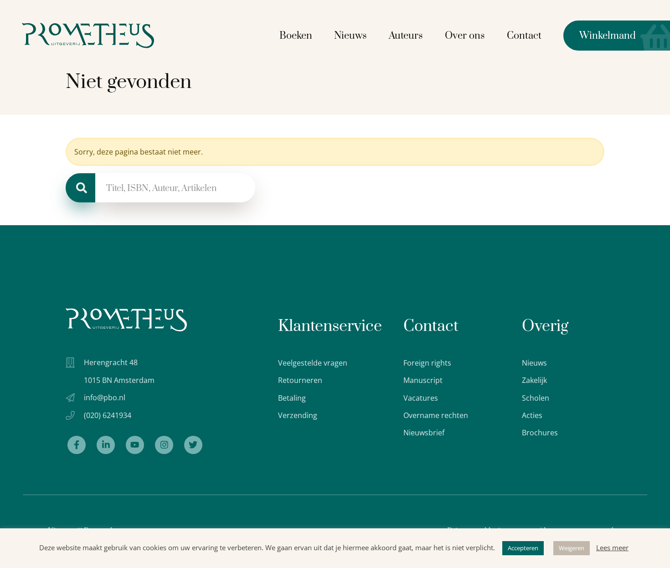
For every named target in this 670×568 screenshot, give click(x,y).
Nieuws (350, 36)
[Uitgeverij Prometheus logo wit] (126, 319)
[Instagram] (164, 445)
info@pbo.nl (104, 397)
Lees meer (612, 547)
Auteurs (406, 36)
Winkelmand (599, 36)
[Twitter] (193, 445)
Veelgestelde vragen (312, 363)
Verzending (297, 415)
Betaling (292, 398)
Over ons (465, 36)
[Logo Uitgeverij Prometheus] (88, 35)
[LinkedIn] (106, 445)
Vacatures (420, 398)
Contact (524, 36)
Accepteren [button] (523, 548)
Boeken (295, 36)
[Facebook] (76, 445)
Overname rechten (435, 415)
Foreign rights (427, 363)
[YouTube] (135, 445)
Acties (532, 415)
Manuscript (423, 380)
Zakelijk (534, 380)
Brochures (540, 433)
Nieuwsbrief (423, 433)
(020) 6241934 (107, 415)
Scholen (535, 398)
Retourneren (300, 380)
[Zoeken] (80, 187)
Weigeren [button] (571, 548)
